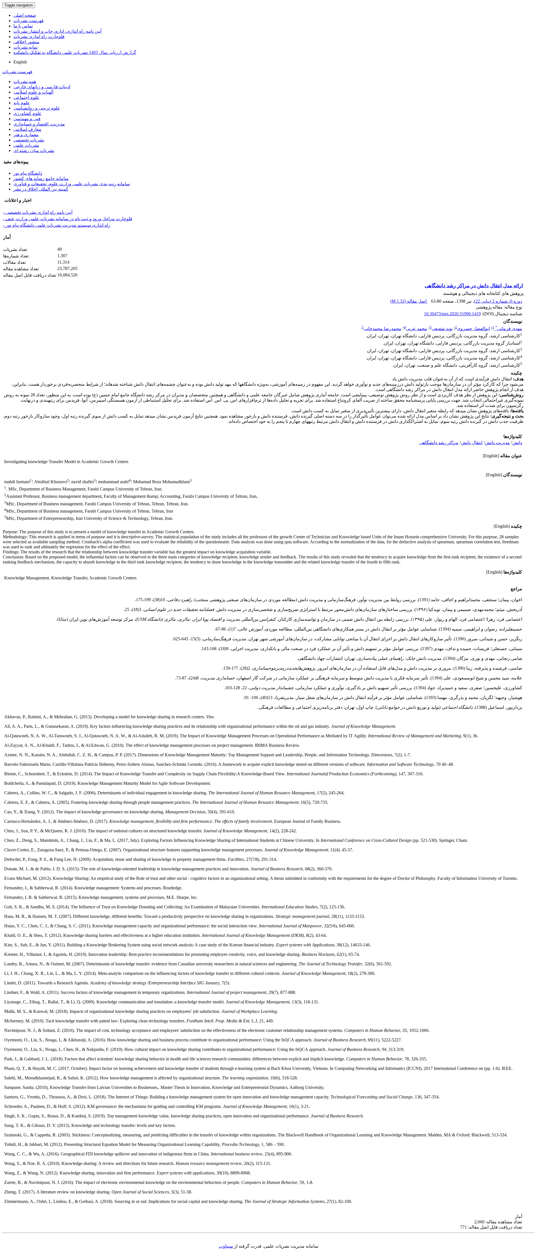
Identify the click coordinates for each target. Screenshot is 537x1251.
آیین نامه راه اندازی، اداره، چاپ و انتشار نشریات (57, 31)
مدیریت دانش (497, 442)
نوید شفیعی (442, 328)
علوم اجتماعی (26, 97)
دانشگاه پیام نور (27, 173)
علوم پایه (21, 102)
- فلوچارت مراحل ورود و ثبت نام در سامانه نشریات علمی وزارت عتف (67, 218)
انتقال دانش (471, 442)
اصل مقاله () (409, 301)
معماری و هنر (26, 134)
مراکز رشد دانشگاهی (438, 442)
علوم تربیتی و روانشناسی (36, 108)
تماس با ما (23, 25)
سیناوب (226, 1246)
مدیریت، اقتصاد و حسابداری (39, 124)
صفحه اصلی (24, 15)
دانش (517, 442)
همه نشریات (24, 81)
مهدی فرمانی (508, 328)
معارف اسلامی (27, 129)
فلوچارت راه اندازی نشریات (39, 36)
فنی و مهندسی (27, 118)
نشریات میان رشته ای (33, 150)
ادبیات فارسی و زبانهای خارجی (41, 86)
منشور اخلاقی (26, 41)
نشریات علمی (26, 145)
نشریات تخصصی (28, 140)
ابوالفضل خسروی (473, 328)
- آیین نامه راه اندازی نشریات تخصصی (37, 212)
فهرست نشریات (28, 20)
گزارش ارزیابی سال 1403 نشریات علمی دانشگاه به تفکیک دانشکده (74, 52)
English (20, 62)
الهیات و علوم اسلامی (33, 92)
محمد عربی (416, 328)
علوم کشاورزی (27, 113)
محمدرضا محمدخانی (382, 328)
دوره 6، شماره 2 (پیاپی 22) (498, 301)
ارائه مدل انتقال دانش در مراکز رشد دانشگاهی (474, 285)
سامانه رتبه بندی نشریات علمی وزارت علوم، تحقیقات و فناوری (71, 183)
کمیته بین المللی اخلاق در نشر (40, 189)
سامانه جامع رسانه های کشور (41, 178)
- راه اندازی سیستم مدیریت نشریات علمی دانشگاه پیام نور (56, 225)
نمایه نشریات (25, 47)
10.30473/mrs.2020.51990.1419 (452, 313)
